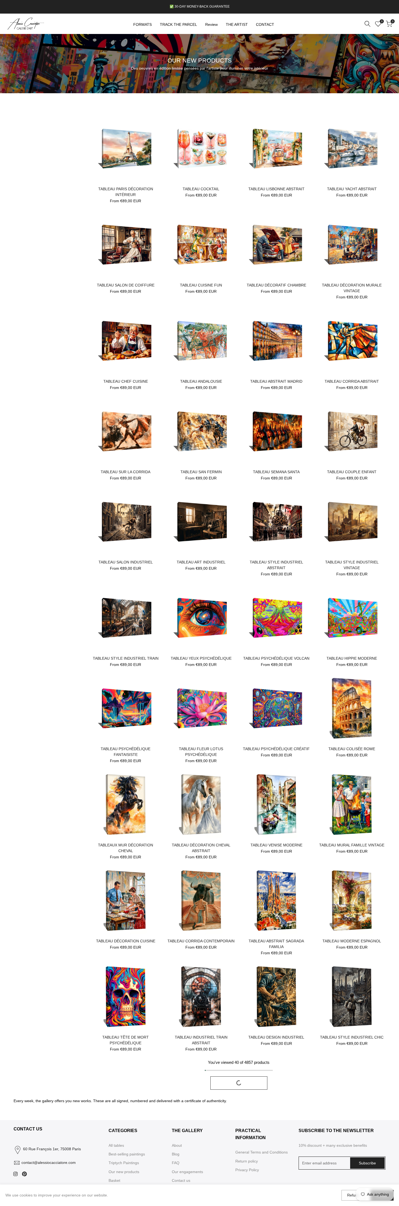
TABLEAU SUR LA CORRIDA (125, 472)
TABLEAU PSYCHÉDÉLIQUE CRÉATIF (276, 749)
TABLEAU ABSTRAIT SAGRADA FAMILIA (276, 944)
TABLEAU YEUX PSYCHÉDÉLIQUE (201, 658)
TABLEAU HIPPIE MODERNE (352, 658)
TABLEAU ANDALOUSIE (201, 381)
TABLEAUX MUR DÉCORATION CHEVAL (125, 848)
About (177, 1145)
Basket (114, 1180)
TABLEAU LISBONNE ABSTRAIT (276, 189)
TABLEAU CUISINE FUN (201, 285)
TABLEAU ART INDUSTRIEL (201, 562)
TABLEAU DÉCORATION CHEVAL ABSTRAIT (201, 848)
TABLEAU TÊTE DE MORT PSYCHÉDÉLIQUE (125, 1040)
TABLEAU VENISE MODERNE (276, 845)
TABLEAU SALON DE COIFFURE (125, 285)
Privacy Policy (247, 1170)
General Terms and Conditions (261, 1152)
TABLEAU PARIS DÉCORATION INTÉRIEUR (125, 192)
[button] (95, 121)
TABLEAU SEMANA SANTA (276, 472)
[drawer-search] (367, 24)
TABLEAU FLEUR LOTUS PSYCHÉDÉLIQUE (201, 752)
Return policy (246, 1161)
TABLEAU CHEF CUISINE (125, 381)
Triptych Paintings (124, 1163)
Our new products (124, 1172)
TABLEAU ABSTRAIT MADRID (276, 381)
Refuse (353, 1195)
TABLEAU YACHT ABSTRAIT (352, 189)
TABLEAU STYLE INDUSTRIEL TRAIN (126, 658)
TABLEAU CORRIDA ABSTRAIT (352, 381)
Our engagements (187, 1172)
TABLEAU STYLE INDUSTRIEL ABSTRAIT (276, 565)
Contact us (181, 1180)
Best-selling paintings (127, 1154)
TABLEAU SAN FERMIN (201, 472)
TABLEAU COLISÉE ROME (351, 749)
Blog (175, 1154)
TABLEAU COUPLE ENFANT (351, 472)
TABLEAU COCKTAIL (201, 189)
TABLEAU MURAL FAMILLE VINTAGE (351, 845)
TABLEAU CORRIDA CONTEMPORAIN (201, 941)
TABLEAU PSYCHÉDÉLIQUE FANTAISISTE (125, 752)
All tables (116, 1145)
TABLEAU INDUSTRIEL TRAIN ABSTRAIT (201, 1040)
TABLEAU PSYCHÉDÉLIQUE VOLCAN (276, 658)
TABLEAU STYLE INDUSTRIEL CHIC (352, 1037)
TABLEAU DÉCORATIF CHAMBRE (276, 285)
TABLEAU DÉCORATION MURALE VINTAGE (352, 288)
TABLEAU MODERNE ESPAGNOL (351, 941)
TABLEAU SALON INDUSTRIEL (126, 562)
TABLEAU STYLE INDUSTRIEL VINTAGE (352, 565)
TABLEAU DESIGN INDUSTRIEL (276, 1037)
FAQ (175, 1163)
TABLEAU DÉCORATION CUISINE (125, 941)
